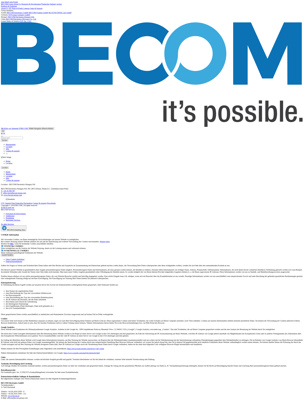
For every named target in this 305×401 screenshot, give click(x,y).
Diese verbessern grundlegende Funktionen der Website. (22, 252)
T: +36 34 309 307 (8, 191)
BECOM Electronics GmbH (17, 13)
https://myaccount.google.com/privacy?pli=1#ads (85, 349)
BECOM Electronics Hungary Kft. (21, 17)
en (4, 133)
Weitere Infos (105, 242)
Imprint (8, 203)
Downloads (51, 203)
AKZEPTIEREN (7, 255)
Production (45, 4)
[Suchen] (7, 153)
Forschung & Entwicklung (16, 214)
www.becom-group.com (13, 195)
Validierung (10, 216)
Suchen (4, 140)
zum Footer (13, 2)
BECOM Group (7, 4)
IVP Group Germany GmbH (19, 15)
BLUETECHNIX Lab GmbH (60, 13)
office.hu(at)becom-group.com (14, 193)
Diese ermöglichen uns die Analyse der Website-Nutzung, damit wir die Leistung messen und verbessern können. (43, 247)
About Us (17, 4)
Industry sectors (56, 4)
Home (8, 161)
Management (10, 145)
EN (3, 131)
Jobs (7, 149)
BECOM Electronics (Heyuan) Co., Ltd (21, 19)
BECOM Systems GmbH (38, 13)
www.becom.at (13, 396)
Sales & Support (36, 8)
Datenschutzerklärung (14, 261)
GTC (3, 203)
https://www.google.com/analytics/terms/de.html (82, 353)
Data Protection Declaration (21, 203)
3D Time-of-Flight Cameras (19, 8)
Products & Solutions (9, 6)
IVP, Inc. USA (25, 21)
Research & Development (31, 4)
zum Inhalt (5, 2)
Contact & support (13, 151)
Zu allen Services (7, 224)
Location (9, 147)
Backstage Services (13, 220)
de (2, 133)
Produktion (10, 218)
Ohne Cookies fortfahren (15, 259)
